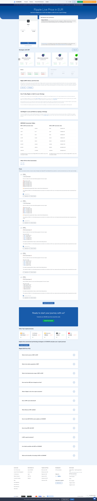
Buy (28, 43)
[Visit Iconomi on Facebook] (57, 476)
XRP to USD (22, 164)
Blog (14, 480)
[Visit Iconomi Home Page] (17, 2)
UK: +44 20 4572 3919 (72, 474)
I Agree (72, 499)
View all (75, 49)
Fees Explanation (16, 482)
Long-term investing (17, 478)
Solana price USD (44, 480)
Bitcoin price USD (44, 469)
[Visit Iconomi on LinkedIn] (60, 476)
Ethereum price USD (45, 472)
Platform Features (17, 476)
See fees (57, 44)
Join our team (30, 472)
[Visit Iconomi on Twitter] (55, 476)
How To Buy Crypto (17, 469)
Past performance (44, 43)
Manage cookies (65, 499)
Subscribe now (58, 482)
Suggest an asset (72, 484)
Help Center (16, 488)
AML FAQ (29, 476)
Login (74, 1)
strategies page (45, 115)
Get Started (80, 1)
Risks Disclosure (16, 486)
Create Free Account (48, 320)
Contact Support (72, 476)
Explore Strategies (24, 345)
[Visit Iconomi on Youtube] (58, 476)
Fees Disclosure (16, 484)
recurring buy (55, 98)
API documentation (58, 469)
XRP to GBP (22, 163)
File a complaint (71, 480)
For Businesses (16, 474)
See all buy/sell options (28, 45)
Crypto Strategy (37, 98)
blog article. (55, 99)
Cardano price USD (45, 478)
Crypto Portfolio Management (18, 472)
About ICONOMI (30, 469)
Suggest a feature (72, 482)
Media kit (29, 478)
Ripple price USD (44, 474)
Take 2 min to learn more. (78, 4)
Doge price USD (44, 476)
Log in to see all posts (48, 303)
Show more (23, 87)
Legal (28, 474)
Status (70, 478)
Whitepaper (30, 87)
